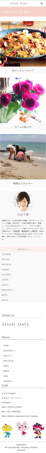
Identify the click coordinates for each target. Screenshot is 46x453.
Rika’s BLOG (7, 290)
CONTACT (7, 381)
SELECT (5, 284)
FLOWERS (6, 274)
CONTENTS (8, 351)
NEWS (4, 295)
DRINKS (5, 269)
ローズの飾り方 (23, 127)
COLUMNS (6, 254)
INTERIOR (6, 264)
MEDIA (5, 300)
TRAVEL (5, 279)
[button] (41, 3)
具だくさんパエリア (23, 70)
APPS (5, 376)
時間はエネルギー (23, 183)
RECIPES (5, 259)
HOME (6, 345)
